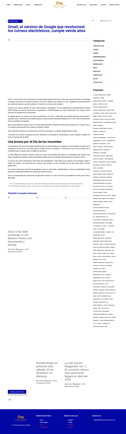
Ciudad (28, 5)
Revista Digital (114, 5)
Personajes (38, 5)
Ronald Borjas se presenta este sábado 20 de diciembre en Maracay (46, 369)
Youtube (70, 422)
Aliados (103, 5)
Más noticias (81, 5)
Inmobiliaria (18, 5)
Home (8, 5)
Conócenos (93, 5)
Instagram (70, 420)
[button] (8, 95)
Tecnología (13, 21)
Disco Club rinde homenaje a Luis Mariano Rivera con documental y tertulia (20, 238)
